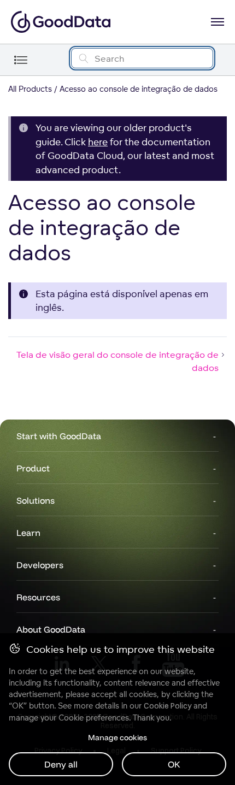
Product (33, 468)
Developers (39, 564)
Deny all (61, 764)
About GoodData (50, 629)
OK (174, 764)
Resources (38, 597)
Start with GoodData (58, 435)
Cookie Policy (167, 706)
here (98, 141)
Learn (28, 532)
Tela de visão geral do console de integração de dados (117, 361)
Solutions (35, 500)
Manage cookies (117, 737)
